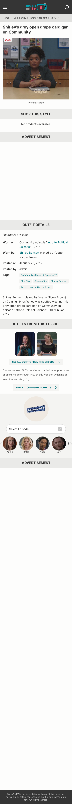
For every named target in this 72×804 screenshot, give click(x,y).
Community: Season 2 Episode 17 (39, 275)
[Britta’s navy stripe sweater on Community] (47, 344)
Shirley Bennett (38, 17)
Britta (26, 452)
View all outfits (33, 387)
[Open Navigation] (5, 7)
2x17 (53, 17)
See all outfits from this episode (33, 361)
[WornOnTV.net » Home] (36, 7)
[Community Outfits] (36, 408)
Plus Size (26, 281)
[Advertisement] (36, 181)
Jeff (59, 452)
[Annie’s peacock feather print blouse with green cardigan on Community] (25, 344)
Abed (43, 452)
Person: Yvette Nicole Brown (36, 287)
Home (6, 17)
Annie (10, 452)
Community (20, 17)
